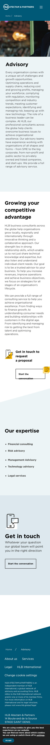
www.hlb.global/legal (26, 705)
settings (40, 735)
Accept (8, 740)
